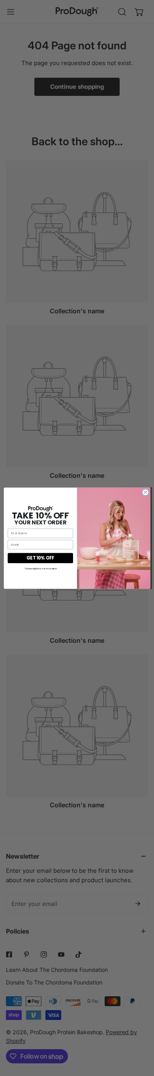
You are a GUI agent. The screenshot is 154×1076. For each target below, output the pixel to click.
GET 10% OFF (40, 558)
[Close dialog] (145, 492)
